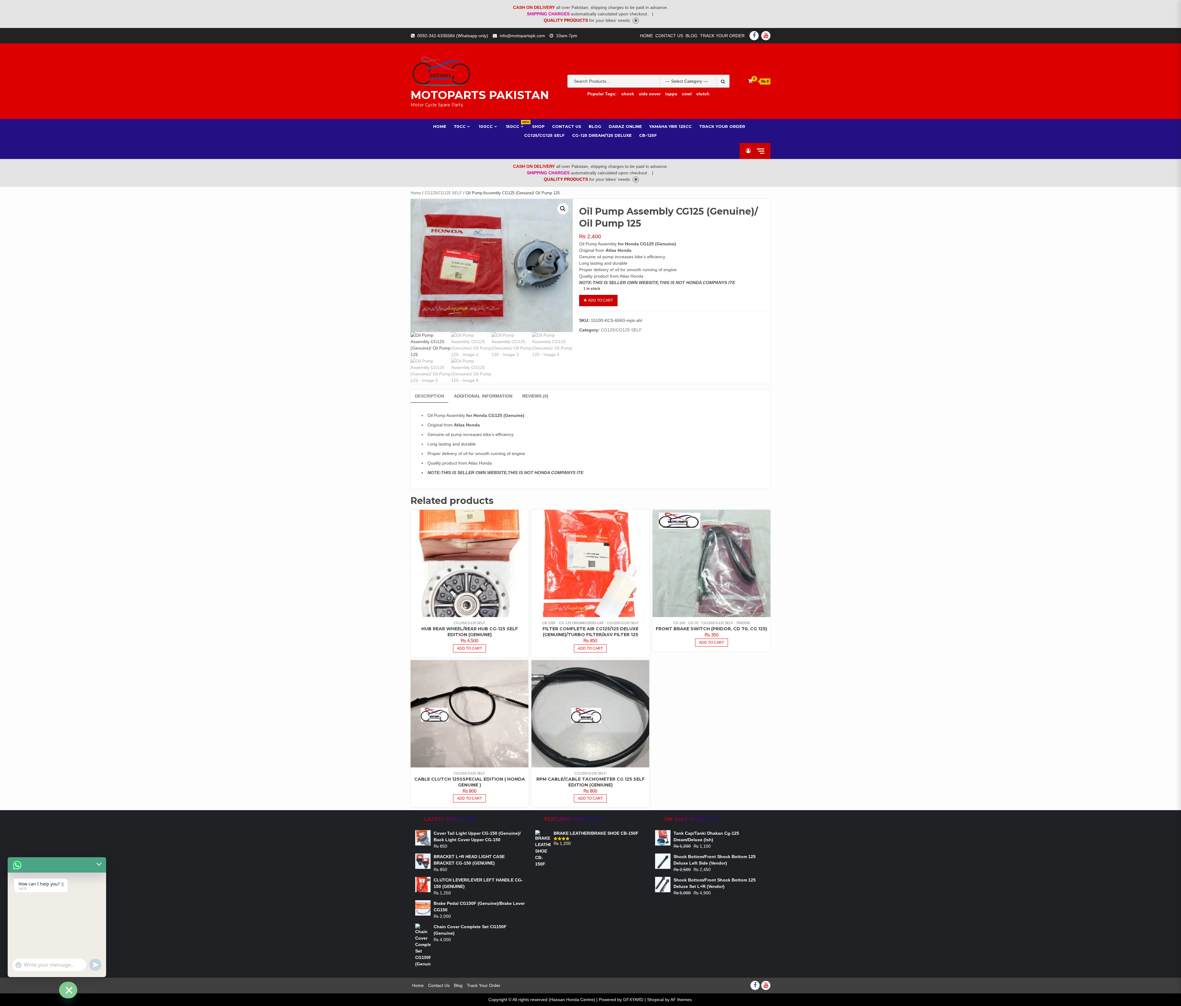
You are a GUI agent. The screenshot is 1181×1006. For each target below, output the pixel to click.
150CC (515, 126)
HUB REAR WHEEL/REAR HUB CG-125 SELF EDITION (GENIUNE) (469, 631)
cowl (687, 93)
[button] (562, 208)
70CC (460, 126)
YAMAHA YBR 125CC (670, 126)
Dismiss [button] (635, 21)
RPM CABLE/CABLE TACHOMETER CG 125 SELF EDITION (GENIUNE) (590, 782)
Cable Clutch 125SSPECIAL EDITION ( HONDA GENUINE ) (469, 782)
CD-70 (693, 623)
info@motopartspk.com (522, 35)
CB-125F (648, 135)
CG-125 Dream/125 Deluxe (602, 135)
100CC (486, 126)
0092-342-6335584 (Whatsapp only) (452, 35)
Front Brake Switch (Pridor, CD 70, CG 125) (711, 629)
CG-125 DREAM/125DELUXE (581, 623)
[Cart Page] (750, 81)
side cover (650, 93)
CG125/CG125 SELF (443, 193)
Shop (538, 126)
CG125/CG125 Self (544, 135)
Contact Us (669, 35)
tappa (671, 93)
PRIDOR (743, 623)
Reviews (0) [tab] (535, 396)
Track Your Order (722, 35)
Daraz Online (625, 126)
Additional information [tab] (483, 396)
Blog (692, 35)
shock (627, 93)
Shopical (655, 999)
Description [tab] (429, 396)
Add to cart (600, 300)
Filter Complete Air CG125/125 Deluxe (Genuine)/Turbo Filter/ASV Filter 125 (590, 631)
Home (646, 35)
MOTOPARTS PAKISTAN (480, 95)
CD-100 (679, 623)
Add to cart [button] (469, 648)
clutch (703, 93)
